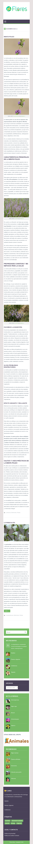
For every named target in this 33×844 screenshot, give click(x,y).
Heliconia (13, 778)
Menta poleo (9, 36)
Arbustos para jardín (16, 772)
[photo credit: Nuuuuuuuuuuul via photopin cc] (16, 106)
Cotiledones (14, 665)
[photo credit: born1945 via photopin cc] (16, 207)
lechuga (13, 823)
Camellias (7, 820)
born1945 (16, 218)
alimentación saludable (17, 820)
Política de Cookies (9, 835)
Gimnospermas (15, 700)
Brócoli (13, 712)
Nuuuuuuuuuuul (16, 116)
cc (24, 116)
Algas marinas (14, 753)
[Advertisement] (16, 18)
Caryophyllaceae (9, 615)
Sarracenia (14, 765)
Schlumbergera (15, 719)
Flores (9, 791)
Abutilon (13, 653)
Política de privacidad (9, 833)
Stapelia (13, 672)
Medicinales (14, 512)
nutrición (7, 823)
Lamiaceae (8, 512)
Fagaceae (19, 823)
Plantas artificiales (15, 759)
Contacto (16, 835)
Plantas (18, 512)
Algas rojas (14, 706)
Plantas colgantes (15, 659)
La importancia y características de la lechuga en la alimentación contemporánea (19, 646)
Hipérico (13, 725)
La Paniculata (9, 522)
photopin (22, 116)
